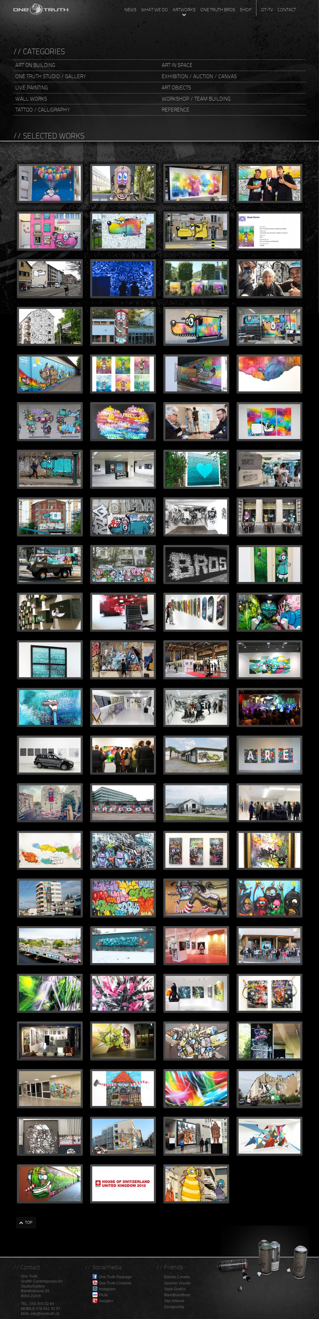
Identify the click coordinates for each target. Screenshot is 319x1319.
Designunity (174, 1307)
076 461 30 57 (48, 1309)
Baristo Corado (177, 1277)
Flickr (103, 1295)
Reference (175, 109)
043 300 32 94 (42, 1304)
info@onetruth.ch (45, 1314)
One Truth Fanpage (115, 1277)
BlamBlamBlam (177, 1295)
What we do (154, 9)
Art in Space (177, 65)
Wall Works (31, 99)
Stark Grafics (175, 1289)
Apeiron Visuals (177, 1283)
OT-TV (267, 9)
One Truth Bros (217, 9)
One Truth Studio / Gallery (50, 76)
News (130, 9)
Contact (287, 9)
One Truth (41, 8)
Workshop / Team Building (196, 99)
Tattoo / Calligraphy (42, 109)
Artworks (184, 9)
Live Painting (31, 87)
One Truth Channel (115, 1283)
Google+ (106, 1301)
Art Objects (176, 87)
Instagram (107, 1289)
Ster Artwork (174, 1301)
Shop (245, 9)
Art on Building (35, 65)
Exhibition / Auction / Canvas (199, 76)
